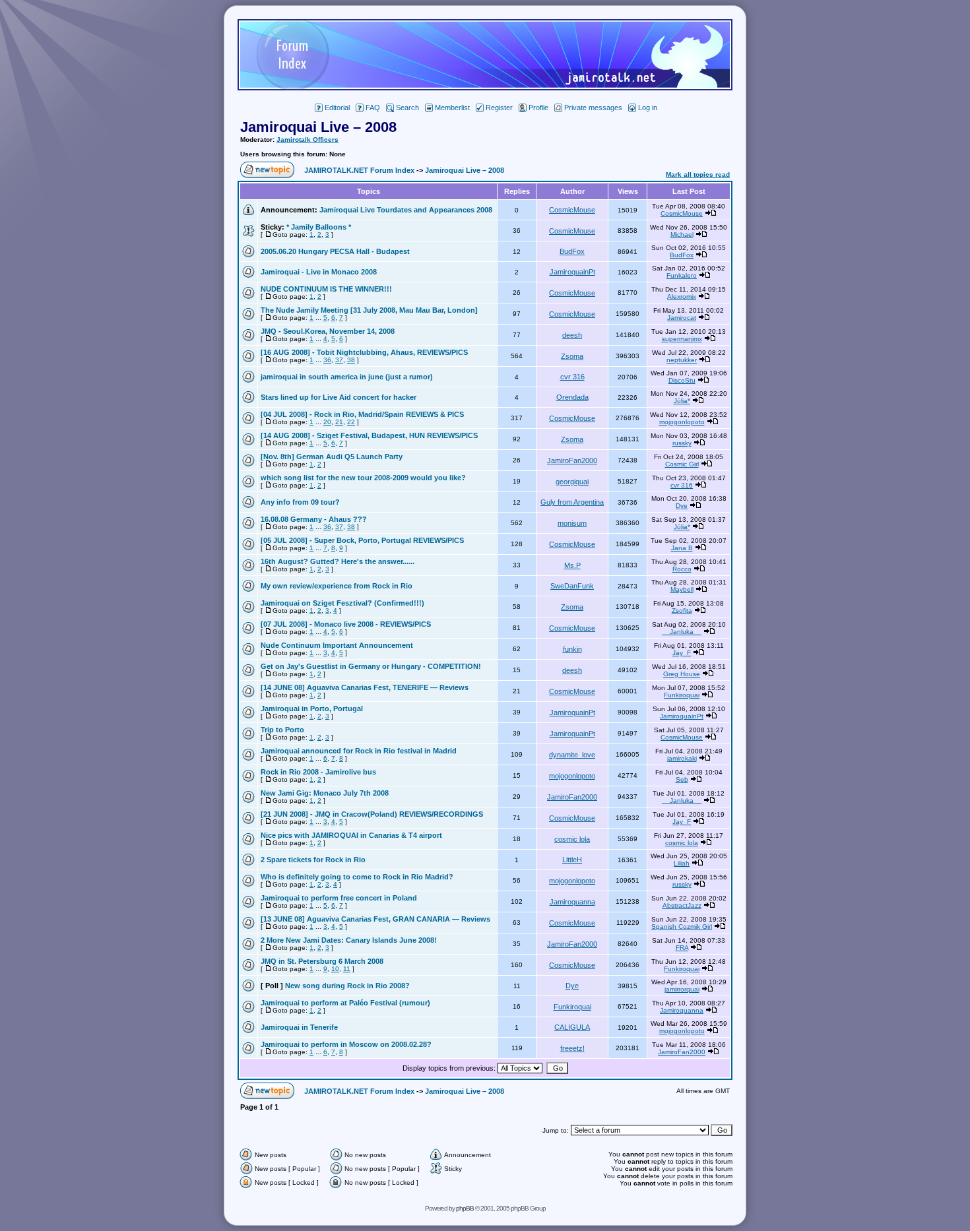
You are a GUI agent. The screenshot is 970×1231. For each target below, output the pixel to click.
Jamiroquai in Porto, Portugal (312, 708)
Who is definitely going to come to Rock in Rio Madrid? (357, 877)
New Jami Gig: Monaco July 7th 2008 (325, 793)
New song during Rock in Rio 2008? (347, 986)
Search (407, 107)
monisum (572, 523)
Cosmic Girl (682, 464)
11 (346, 968)
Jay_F (681, 652)
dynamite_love (572, 755)
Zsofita (682, 610)
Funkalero (681, 275)
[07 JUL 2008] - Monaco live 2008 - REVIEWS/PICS (346, 624)
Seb (682, 779)
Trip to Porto (282, 730)
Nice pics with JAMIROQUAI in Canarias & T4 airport (351, 835)
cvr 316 (572, 377)
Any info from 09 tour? (300, 502)
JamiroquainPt (572, 272)
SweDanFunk (572, 586)
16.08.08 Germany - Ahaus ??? (314, 519)
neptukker (681, 359)
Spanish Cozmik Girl (681, 926)
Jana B (682, 548)
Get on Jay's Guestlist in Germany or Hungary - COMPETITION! (371, 666)
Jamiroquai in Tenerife (299, 1027)
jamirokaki (682, 758)
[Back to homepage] (485, 86)
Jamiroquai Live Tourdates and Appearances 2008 (405, 210)
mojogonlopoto (682, 422)
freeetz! (572, 1048)
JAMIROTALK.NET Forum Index (359, 170)
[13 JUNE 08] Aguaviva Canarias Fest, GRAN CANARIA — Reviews (375, 919)
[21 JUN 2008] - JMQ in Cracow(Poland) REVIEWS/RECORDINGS (372, 814)
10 (335, 968)
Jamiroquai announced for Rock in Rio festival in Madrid (359, 751)
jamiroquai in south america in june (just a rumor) (347, 377)
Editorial (337, 107)
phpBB (465, 1208)
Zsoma (572, 356)
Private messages (593, 107)
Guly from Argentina (572, 502)
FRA (682, 947)
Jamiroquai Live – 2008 (318, 127)
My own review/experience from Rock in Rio (336, 586)
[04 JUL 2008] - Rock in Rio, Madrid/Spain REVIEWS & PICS (362, 414)
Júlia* (682, 400)
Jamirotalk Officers (307, 139)
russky (682, 443)
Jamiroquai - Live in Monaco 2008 (319, 272)
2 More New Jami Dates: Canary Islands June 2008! (349, 940)
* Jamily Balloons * (318, 227)
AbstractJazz (682, 905)
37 (339, 359)
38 (351, 359)
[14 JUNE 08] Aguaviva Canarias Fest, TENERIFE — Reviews (365, 687)
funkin (572, 649)
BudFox (572, 251)
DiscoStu (681, 380)
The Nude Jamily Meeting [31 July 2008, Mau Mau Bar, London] (369, 310)
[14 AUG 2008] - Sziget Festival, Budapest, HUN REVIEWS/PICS (369, 435)
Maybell (682, 589)
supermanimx (682, 338)
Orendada (572, 397)
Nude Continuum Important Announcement (337, 645)
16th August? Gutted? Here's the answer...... (337, 561)
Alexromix (681, 296)
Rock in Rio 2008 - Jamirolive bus (318, 772)
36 (327, 359)
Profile (538, 107)
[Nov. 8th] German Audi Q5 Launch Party (332, 456)
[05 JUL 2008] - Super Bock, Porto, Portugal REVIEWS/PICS (362, 540)
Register (499, 107)
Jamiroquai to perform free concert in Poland (339, 898)
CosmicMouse (572, 210)
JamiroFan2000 (572, 460)
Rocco (682, 569)
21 (339, 422)
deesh (572, 335)
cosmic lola (572, 839)
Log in (647, 107)
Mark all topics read (698, 174)
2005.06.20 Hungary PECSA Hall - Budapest (335, 251)
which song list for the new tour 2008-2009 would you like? (363, 478)
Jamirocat (681, 317)
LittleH (572, 860)
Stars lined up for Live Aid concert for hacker (338, 397)
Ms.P (572, 565)
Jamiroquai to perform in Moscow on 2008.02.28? (346, 1044)
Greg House (681, 674)
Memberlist (452, 107)
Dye (682, 505)
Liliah (682, 863)
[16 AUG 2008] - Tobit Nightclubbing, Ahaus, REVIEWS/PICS (364, 352)
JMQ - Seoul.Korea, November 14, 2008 (328, 331)
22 (351, 422)
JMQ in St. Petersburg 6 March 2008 (322, 961)
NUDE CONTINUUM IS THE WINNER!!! (326, 289)
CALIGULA (572, 1027)
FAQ (373, 107)
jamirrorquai (681, 989)
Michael (682, 234)
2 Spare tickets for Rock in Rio (313, 860)
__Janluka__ (681, 631)
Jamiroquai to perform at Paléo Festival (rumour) (345, 1003)
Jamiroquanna (572, 902)
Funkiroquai (681, 695)
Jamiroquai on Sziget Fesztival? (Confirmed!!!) (342, 603)
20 (327, 422)
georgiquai (572, 482)
